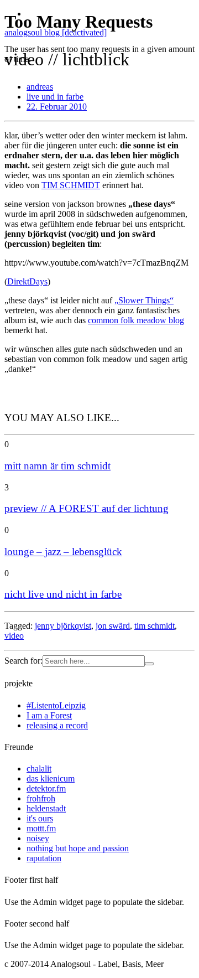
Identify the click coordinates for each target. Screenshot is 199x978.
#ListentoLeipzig (56, 705)
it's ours (40, 818)
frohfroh (41, 798)
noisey (38, 838)
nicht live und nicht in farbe (63, 594)
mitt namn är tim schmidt (57, 466)
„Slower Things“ (144, 300)
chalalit (39, 768)
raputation (44, 858)
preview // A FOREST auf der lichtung (86, 508)
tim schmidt (154, 625)
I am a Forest (49, 715)
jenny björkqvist (63, 625)
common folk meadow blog (136, 320)
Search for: (23, 660)
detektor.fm (46, 788)
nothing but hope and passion (78, 848)
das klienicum (51, 778)
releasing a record (57, 725)
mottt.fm (41, 828)
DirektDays (27, 281)
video (14, 635)
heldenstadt (46, 808)
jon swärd (113, 625)
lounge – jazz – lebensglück (63, 551)
